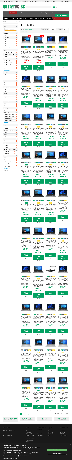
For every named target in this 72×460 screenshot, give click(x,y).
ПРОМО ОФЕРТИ (9, 18)
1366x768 (7, 151)
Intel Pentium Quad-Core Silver (10, 65)
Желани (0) (46, 1)
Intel (6, 56)
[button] (24, 458)
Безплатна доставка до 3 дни (37, 12)
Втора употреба (8, 52)
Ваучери (50, 430)
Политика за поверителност (29, 433)
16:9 (6, 132)
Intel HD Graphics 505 (9, 114)
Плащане (53, 1)
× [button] (70, 444)
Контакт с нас (40, 432)
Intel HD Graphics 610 (9, 116)
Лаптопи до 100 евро (22, 18)
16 (5, 74)
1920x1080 (7, 153)
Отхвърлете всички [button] (57, 453)
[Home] (3, 21)
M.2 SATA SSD (7, 85)
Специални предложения (51, 433)
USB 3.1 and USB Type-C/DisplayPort (9, 162)
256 (5, 91)
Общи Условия (29, 430)
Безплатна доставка (30, 435)
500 (5, 45)
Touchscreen (7, 105)
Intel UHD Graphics (9, 120)
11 (5, 95)
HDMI (6, 157)
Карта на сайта (40, 435)
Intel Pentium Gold (8, 62)
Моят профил (62, 430)
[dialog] (36, 451)
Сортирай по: (45, 29)
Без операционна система (8, 127)
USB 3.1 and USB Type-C (10, 159)
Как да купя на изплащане (62, 15)
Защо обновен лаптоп (23, 12)
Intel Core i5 (7, 68)
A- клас (6, 147)
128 (5, 89)
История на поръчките (62, 433)
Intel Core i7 (7, 60)
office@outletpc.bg (22, 1)
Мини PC (42, 18)
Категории (6, 12)
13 (5, 97)
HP (5, 35)
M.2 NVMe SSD (8, 83)
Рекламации (39, 433)
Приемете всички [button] (57, 449)
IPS (5, 103)
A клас (6, 145)
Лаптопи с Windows (51, 18)
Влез (62, 1)
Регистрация (66, 1)
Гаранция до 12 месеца (50, 12)
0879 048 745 (9, 1)
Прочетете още (17, 450)
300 (5, 41)
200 (5, 39)
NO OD (6, 141)
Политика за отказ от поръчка (30, 441)
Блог (59, 12)
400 (5, 43)
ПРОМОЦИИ (13, 12)
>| (28, 414)
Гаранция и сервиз (30, 438)
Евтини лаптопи (33, 18)
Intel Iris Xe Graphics (9, 118)
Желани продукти (63, 435)
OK (5, 136)
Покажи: (60, 29)
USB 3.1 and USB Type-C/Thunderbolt (9, 165)
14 (5, 99)
